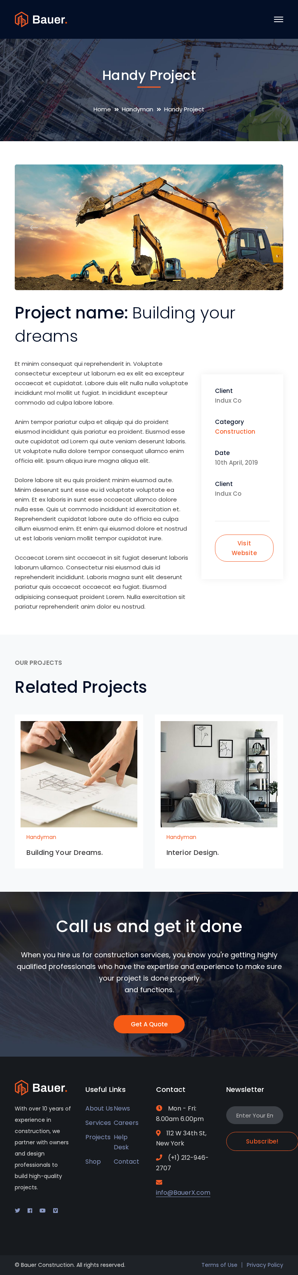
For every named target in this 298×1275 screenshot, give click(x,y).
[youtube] (43, 1210)
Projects (98, 1137)
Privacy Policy (265, 1265)
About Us (99, 1108)
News (122, 1108)
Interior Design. (192, 852)
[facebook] (30, 1210)
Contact (126, 1161)
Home (102, 109)
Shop (93, 1161)
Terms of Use (219, 1265)
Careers (126, 1122)
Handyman (137, 109)
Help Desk (121, 1142)
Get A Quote (149, 1024)
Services (98, 1122)
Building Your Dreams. (64, 852)
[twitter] (17, 1210)
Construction (235, 431)
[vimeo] (55, 1210)
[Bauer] (41, 19)
